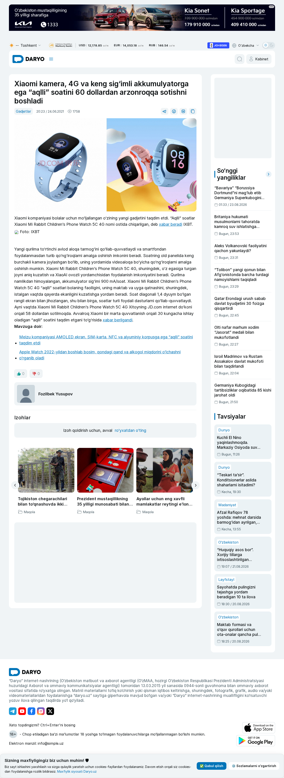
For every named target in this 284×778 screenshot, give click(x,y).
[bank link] (60, 45)
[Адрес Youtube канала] (22, 711)
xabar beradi (170, 224)
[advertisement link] (218, 45)
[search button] (239, 59)
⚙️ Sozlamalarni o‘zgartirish (254, 766)
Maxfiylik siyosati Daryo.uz (77, 771)
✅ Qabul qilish (211, 766)
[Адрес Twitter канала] (50, 711)
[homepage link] (28, 59)
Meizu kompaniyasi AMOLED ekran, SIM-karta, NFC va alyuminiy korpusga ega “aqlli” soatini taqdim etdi (106, 340)
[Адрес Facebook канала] (31, 711)
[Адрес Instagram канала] (41, 711)
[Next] (195, 485)
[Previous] (15, 485)
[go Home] (25, 672)
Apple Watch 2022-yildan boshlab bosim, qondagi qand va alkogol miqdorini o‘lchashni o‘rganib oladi (100, 355)
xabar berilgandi (117, 320)
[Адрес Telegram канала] (13, 711)
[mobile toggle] (51, 59)
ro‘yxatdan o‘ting (130, 430)
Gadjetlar (23, 111)
